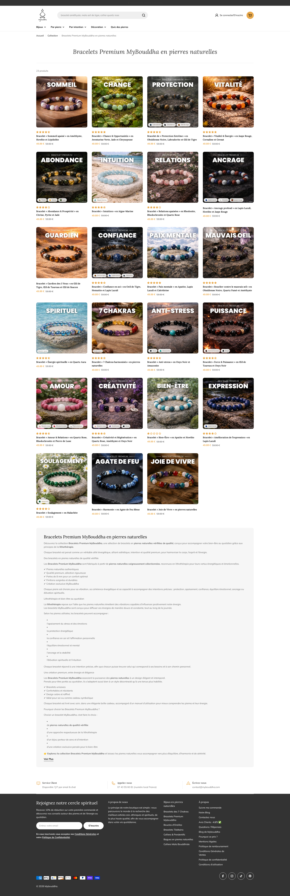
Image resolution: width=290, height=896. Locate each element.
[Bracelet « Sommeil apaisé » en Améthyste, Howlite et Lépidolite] (61, 101)
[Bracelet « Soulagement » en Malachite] (61, 478)
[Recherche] (143, 15)
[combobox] (102, 15)
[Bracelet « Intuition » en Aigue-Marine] (117, 177)
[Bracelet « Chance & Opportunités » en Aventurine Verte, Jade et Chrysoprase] (117, 101)
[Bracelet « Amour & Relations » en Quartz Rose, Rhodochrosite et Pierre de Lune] (61, 403)
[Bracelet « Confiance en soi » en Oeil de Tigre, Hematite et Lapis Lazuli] (117, 252)
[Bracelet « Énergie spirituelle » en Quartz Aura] (61, 328)
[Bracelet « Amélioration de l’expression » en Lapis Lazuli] (228, 403)
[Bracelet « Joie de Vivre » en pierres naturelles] (172, 478)
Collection (53, 35)
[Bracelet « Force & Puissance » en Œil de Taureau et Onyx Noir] (228, 328)
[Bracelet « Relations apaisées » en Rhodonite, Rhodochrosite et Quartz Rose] (172, 177)
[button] (43, 132)
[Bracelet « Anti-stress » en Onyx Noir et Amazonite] (172, 328)
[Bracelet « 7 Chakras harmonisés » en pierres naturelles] (117, 328)
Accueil (40, 35)
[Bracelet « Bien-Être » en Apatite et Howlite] (172, 403)
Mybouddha (51, 886)
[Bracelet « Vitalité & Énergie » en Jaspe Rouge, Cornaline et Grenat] (228, 101)
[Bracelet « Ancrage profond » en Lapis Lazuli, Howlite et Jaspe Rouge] (228, 177)
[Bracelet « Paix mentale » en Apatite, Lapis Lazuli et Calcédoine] (172, 252)
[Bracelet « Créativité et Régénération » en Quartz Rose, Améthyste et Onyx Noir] (117, 403)
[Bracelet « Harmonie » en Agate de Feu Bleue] (117, 478)
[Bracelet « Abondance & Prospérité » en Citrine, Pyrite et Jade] (61, 177)
